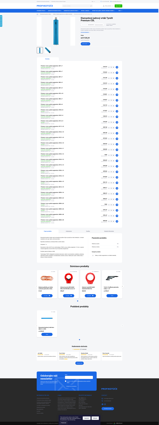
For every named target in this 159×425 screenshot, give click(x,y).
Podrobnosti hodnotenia (99, 24)
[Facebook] (102, 404)
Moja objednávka (40, 409)
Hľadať (91, 5)
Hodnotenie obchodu (79, 346)
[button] (78, 301)
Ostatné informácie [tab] (109, 231)
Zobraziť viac (79, 363)
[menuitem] (41, 11)
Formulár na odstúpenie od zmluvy (43, 405)
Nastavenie (63, 422)
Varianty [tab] (47, 59)
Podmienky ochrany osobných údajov (58, 1)
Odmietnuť (86, 418)
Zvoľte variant (84, 43)
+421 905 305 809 (107, 400)
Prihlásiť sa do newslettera (71, 386)
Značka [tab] (88, 231)
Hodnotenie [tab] (69, 231)
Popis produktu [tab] (48, 231)
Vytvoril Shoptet (110, 423)
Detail (112, 295)
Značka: (109, 25)
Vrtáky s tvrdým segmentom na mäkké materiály (105, 255)
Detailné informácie (85, 32)
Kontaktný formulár (108, 408)
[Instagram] (105, 404)
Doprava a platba (40, 413)
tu (74, 419)
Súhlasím (95, 418)
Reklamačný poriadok (41, 407)
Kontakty (38, 411)
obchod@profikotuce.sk (108, 398)
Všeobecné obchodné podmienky (43, 1)
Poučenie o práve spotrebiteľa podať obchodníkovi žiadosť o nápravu (44, 403)
